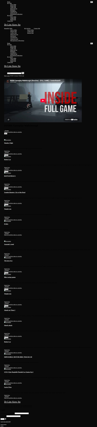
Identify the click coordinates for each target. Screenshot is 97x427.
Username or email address (7, 413)
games (8, 75)
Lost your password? (6, 421)
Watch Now (7, 151)
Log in (2, 419)
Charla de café (13, 12)
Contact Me (10, 21)
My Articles (10, 15)
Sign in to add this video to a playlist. (13, 132)
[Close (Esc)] (1, 424)
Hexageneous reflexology (16, 14)
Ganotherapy (13, 11)
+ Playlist (6, 130)
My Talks (9, 3)
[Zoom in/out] (5, 424)
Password (3, 416)
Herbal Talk (13, 6)
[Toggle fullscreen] (4, 424)
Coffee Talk (13, 7)
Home (8, 2)
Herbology (12, 10)
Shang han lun (13, 8)
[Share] (2, 424)
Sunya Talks (13, 4)
